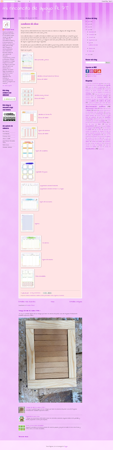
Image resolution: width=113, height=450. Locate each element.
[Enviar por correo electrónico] (44, 293)
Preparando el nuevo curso (32, 416)
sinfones (94, 141)
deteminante (94, 104)
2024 (89, 24)
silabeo (87, 141)
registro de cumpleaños (42, 151)
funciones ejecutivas (101, 115)
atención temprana (97, 90)
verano (107, 145)
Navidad (89, 130)
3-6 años (105, 83)
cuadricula (91, 103)
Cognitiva (107, 94)
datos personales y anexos (42, 60)
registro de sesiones (47, 260)
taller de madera (96, 143)
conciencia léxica (89, 97)
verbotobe (88, 146)
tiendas (93, 145)
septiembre (92, 40)
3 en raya (98, 83)
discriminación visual (91, 109)
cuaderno (38, 295)
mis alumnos (45, 243)
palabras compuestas (90, 133)
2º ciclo (92, 83)
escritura (101, 112)
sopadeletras (107, 141)
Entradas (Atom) (30, 305)
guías (100, 117)
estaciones (108, 112)
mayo (104, 126)
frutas (107, 114)
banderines (88, 92)
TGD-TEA (87, 145)
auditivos (106, 90)
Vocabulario (90, 148)
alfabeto (95, 87)
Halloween (103, 119)
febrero (91, 48)
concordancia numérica (104, 99)
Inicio (52, 301)
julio (90, 43)
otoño (107, 131)
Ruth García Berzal (9, 30)
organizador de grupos (41, 172)
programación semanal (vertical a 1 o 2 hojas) (52, 189)
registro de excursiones (46, 202)
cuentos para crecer (100, 103)
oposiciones (106, 129)
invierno (97, 121)
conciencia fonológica (102, 96)
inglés (92, 121)
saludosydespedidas (90, 140)
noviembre (92, 35)
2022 (89, 27)
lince (99, 124)
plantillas (89, 134)
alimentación (102, 87)
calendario (88, 94)
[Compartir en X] (47, 293)
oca (100, 130)
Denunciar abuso (23, 437)
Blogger (66, 446)
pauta (103, 133)
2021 (89, 30)
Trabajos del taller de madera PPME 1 (29, 311)
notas (52, 295)
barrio (94, 92)
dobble (89, 110)
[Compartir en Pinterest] (51, 293)
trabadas (100, 145)
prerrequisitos (97, 135)
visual (101, 146)
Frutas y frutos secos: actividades (35, 425)
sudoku (88, 143)
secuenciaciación (100, 140)
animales (100, 89)
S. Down (107, 138)
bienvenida (106, 92)
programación (88, 136)
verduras (94, 146)
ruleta (100, 138)
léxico (105, 122)
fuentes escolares (90, 115)
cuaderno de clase (29, 23)
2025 (89, 21)
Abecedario (89, 85)
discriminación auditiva (95, 106)
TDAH (103, 143)
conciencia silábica (102, 97)
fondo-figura (100, 114)
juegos (103, 121)
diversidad (108, 108)
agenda (108, 85)
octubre (91, 37)
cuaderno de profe (104, 101)
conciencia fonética (90, 96)
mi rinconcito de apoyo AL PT (35, 8)
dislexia (101, 108)
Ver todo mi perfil (7, 86)
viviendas (106, 146)
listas (107, 124)
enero (90, 51)
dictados (107, 104)
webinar (100, 149)
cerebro (101, 94)
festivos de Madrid (42, 79)
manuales (99, 126)
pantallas (98, 133)
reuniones (61, 295)
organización (94, 131)
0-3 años (87, 83)
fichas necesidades (41, 276)
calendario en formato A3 (44, 114)
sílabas (106, 140)
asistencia (32, 295)
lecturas (96, 122)
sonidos (100, 141)
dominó (95, 110)
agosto (90, 87)
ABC (109, 83)
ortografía (102, 131)
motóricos (108, 128)
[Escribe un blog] (46, 293)
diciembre (91, 32)
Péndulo (108, 133)
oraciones (88, 131)
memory (97, 128)
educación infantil (102, 110)
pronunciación (102, 136)
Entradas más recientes (27, 301)
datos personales (45, 295)
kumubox (91, 122)
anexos (28, 295)
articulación (106, 89)
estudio (88, 114)
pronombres (95, 136)
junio (86, 122)
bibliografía (100, 92)
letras (101, 122)
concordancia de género (91, 99)
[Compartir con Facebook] (49, 293)
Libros (93, 124)
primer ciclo (106, 134)
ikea (88, 121)
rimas (95, 138)
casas (96, 94)
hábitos (97, 119)
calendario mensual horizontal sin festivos (48, 76)
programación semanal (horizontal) (49, 186)
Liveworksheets (90, 126)
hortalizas (108, 119)
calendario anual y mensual (41, 95)
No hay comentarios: (35, 293)
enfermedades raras (91, 112)
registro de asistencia (44, 130)
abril (95, 85)
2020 (89, 54)
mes (104, 128)
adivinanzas (101, 85)
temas (107, 143)
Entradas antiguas (76, 301)
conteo (87, 101)
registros (37, 224)
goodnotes (93, 117)
